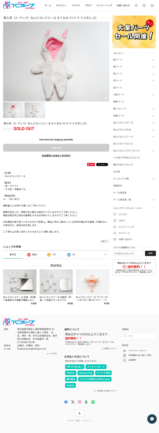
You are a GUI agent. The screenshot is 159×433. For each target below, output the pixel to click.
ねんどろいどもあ (122, 129)
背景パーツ (118, 101)
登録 (150, 253)
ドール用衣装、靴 (122, 199)
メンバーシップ (104, 5)
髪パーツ (117, 59)
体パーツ (117, 73)
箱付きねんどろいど (123, 164)
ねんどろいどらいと (123, 143)
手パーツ (117, 80)
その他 (116, 171)
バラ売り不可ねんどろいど (126, 157)
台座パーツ (118, 115)
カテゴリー (61, 5)
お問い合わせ (123, 5)
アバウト (76, 5)
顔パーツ (117, 66)
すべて (13, 254)
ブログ (88, 5)
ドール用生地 (120, 192)
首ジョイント (120, 108)
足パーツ (117, 87)
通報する (104, 241)
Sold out (56, 147)
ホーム (48, 5)
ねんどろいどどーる (123, 122)
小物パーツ (118, 94)
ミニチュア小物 (121, 178)
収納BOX (117, 185)
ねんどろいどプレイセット (126, 150)
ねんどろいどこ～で (123, 136)
